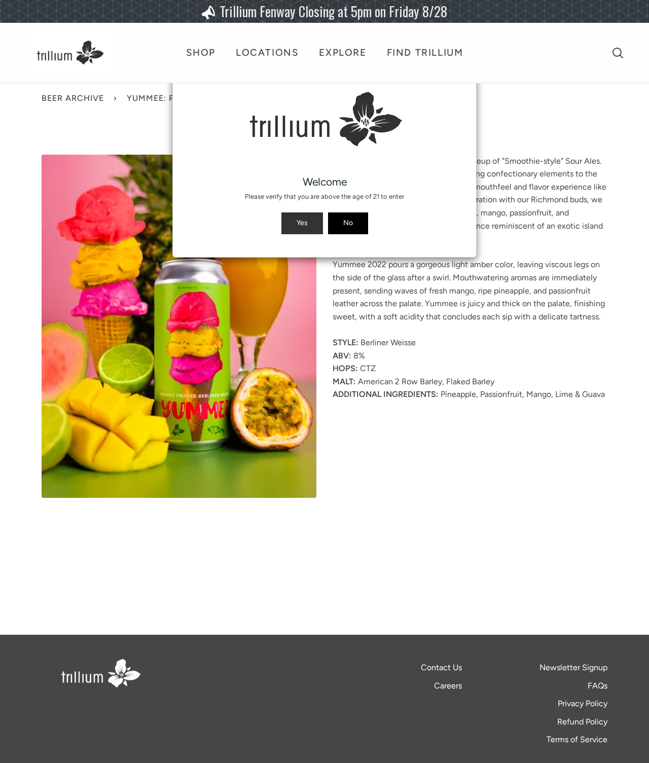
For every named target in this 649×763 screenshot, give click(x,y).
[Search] (618, 53)
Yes (302, 223)
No (348, 223)
